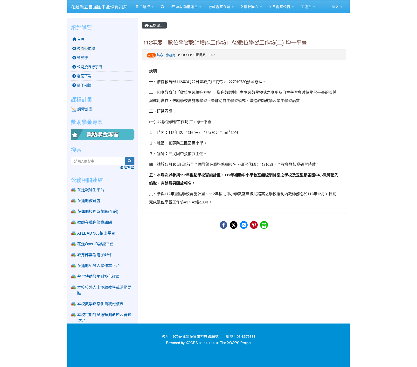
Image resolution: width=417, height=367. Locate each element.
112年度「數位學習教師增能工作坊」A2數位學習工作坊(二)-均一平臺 (225, 42)
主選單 (144, 6)
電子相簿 (83, 84)
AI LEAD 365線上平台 (96, 233)
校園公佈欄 (85, 48)
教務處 (170, 54)
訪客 (160, 54)
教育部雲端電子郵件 (94, 254)
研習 (151, 55)
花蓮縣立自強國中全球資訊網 (99, 6)
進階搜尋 (127, 167)
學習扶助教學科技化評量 (98, 276)
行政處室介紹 (219, 6)
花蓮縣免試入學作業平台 (98, 265)
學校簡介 (251, 6)
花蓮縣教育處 (88, 200)
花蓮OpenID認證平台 (95, 243)
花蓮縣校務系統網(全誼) (97, 211)
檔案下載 (83, 75)
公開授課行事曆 (89, 66)
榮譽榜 (82, 57)
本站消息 (156, 25)
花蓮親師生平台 (90, 189)
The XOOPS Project (235, 342)
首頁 (80, 39)
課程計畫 (85, 109)
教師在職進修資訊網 (94, 222)
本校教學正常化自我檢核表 (100, 303)
